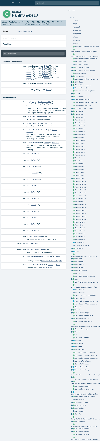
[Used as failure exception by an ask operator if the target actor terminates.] (74, 438)
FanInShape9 (79, 175)
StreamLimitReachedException (86, 358)
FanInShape (79, 114)
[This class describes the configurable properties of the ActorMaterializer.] (74, 70)
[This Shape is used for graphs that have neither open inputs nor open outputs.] (74, 97)
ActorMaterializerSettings (85, 70)
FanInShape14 (80, 129)
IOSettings (79, 261)
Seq (35, 237)
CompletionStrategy (82, 99)
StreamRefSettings (82, 370)
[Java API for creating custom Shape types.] (74, 62)
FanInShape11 (80, 120)
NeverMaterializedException (86, 304)
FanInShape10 (80, 117)
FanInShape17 (80, 137)
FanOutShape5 (80, 228)
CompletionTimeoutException (86, 102)
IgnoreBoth (79, 264)
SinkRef (78, 340)
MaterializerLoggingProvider (86, 301)
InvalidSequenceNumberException (84, 287)
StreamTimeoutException (84, 389)
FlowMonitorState (82, 245)
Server (77, 332)
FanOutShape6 (80, 231)
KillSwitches (80, 292)
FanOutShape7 (80, 234)
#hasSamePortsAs (47, 267)
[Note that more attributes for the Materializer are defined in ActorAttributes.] (72, 76)
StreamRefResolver (82, 367)
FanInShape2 (79, 146)
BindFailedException (83, 85)
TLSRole (78, 414)
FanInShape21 (80, 152)
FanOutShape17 (80, 201)
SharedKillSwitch (82, 338)
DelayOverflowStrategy (84, 108)
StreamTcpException (82, 386)
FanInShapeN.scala (25, 31)
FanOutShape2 (80, 210)
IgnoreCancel (80, 267)
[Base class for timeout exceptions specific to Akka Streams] (74, 389)
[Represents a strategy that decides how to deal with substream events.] (74, 397)
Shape (77, 335)
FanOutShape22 (80, 219)
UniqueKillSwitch (82, 434)
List (39, 117)
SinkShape (79, 343)
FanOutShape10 (80, 181)
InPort (77, 273)
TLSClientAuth (80, 405)
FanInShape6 (79, 166)
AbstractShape (80, 61)
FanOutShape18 (80, 204)
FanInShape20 (80, 149)
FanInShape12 (80, 123)
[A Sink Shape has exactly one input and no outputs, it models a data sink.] (74, 344)
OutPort (78, 307)
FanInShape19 (80, 143)
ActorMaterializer (82, 67)
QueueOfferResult (82, 318)
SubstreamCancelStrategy (85, 396)
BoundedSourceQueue (82, 88)
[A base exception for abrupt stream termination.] (74, 54)
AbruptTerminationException (86, 59)
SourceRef (79, 346)
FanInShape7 (79, 169)
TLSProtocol (79, 411)
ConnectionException (83, 105)
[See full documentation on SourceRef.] (72, 347)
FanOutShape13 (80, 190)
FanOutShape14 (80, 193)
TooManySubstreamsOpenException (84, 426)
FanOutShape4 (80, 225)
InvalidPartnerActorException (87, 282)
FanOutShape (79, 178)
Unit (28, 258)
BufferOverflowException (85, 91)
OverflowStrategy (82, 313)
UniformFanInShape (82, 429)
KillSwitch (79, 289)
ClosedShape (79, 96)
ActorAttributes (81, 64)
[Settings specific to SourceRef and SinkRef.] (74, 370)
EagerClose (79, 111)
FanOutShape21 (80, 216)
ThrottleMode (80, 421)
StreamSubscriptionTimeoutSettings (85, 379)
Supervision (79, 399)
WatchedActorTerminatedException (84, 439)
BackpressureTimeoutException (87, 79)
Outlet (77, 310)
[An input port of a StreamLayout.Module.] (74, 273)
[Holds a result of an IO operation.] (74, 259)
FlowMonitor (79, 242)
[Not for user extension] (74, 301)
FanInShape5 (79, 164)
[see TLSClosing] (74, 111)
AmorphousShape (81, 73)
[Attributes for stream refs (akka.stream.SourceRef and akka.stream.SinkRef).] (74, 361)
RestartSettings (81, 329)
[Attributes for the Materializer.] (74, 65)
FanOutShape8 (80, 237)
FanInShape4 (79, 161)
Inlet (77, 279)
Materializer (80, 298)
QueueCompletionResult (84, 316)
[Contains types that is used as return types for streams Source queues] (72, 319)
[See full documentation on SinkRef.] (72, 341)
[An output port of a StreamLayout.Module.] (74, 307)
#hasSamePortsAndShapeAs (51, 261)
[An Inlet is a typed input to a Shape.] (72, 279)
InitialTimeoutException (85, 276)
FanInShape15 (80, 132)
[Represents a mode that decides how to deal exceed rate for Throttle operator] (74, 422)
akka (13, 12)
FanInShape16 (80, 134)
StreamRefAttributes (83, 361)
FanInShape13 (80, 126)
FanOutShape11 (80, 184)
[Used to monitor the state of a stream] (74, 243)
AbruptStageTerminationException (84, 52)
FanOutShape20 (80, 213)
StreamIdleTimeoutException (86, 355)
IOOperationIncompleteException (84, 256)
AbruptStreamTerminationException (84, 56)
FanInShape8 (79, 172)
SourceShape (79, 349)
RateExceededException (84, 321)
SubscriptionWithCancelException (84, 394)
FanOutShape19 (80, 207)
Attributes (79, 76)
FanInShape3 (79, 158)
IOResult (78, 259)
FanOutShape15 (80, 196)
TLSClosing (79, 408)
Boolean (29, 132)
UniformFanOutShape (82, 431)
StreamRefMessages (82, 364)
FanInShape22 (80, 155)
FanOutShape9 (80, 239)
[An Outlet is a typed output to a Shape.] (72, 310)
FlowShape (79, 248)
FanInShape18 (80, 140)
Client (77, 94)
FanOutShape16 (80, 199)
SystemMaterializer (82, 402)
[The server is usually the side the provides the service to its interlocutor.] (74, 332)
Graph (77, 251)
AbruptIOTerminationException (87, 47)
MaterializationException (85, 295)
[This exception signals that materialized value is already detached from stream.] (74, 352)
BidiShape (79, 82)
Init (48, 90)
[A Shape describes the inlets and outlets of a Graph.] (74, 335)
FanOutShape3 (80, 222)
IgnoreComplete (81, 270)
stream (18, 12)
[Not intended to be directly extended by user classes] (74, 251)
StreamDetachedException (85, 352)
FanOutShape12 (80, 187)
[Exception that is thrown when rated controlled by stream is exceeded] (74, 322)
